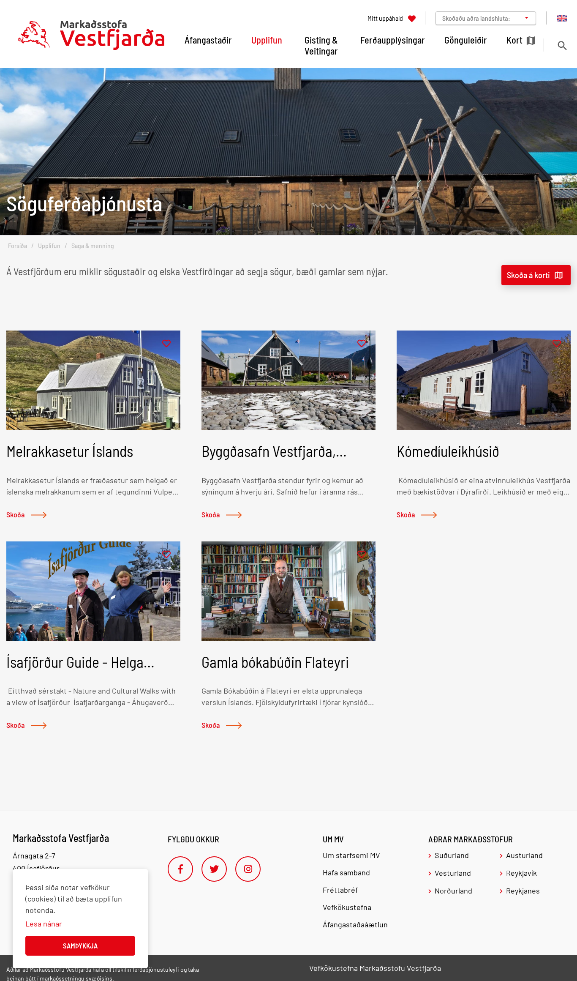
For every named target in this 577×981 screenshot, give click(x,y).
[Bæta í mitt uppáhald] (166, 344)
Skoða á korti (528, 275)
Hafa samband (346, 872)
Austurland (524, 855)
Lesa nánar (43, 923)
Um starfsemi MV (351, 855)
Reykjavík (521, 872)
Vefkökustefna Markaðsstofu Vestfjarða (375, 968)
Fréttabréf (340, 889)
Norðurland (453, 890)
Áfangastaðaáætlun (355, 924)
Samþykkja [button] (80, 945)
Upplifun (49, 245)
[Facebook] (180, 869)
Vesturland (453, 872)
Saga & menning (92, 245)
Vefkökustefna (347, 907)
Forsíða (17, 245)
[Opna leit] (562, 45)
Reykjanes (523, 890)
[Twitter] (214, 869)
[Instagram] (248, 869)
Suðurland (452, 855)
